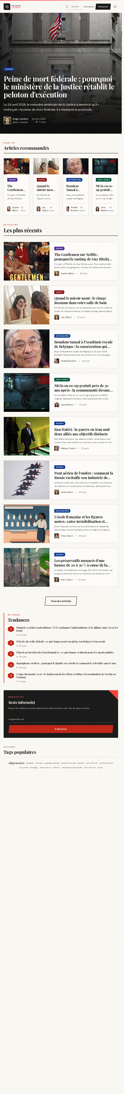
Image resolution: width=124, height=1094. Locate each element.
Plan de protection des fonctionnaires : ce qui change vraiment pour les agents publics (65, 652)
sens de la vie (92, 763)
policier (30, 763)
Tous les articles (61, 601)
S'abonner (61, 729)
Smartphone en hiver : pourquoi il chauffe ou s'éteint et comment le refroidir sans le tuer (66, 663)
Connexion (89, 6)
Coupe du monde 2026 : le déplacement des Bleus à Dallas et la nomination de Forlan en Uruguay (66, 676)
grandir (81, 763)
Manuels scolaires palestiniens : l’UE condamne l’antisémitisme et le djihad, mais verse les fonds (67, 629)
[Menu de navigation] (115, 7)
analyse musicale (68, 763)
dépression (17, 763)
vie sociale (23, 767)
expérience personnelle (72, 767)
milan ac (56, 767)
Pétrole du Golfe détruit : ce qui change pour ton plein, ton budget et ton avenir (60, 641)
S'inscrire (103, 6)
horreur (39, 763)
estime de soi (45, 767)
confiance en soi (106, 763)
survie (100, 767)
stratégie (34, 767)
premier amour (52, 763)
